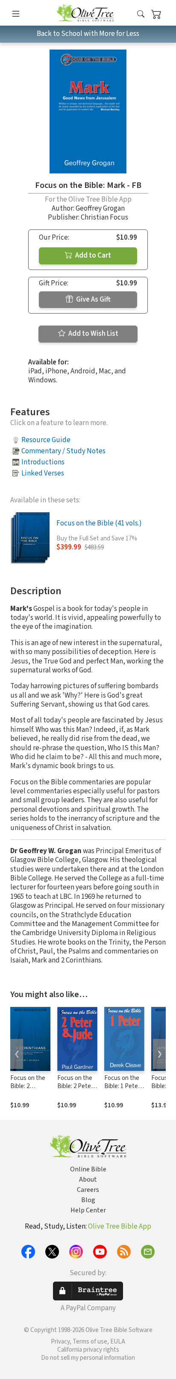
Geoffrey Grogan (100, 208)
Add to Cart (92, 255)
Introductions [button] (43, 462)
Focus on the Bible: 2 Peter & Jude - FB (75, 1086)
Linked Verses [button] (42, 473)
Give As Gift (93, 299)
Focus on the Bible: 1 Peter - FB (124, 1086)
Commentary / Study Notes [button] (63, 451)
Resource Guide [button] (45, 440)
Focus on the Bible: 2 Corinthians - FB (27, 1090)
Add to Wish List (92, 334)
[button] (140, 14)
